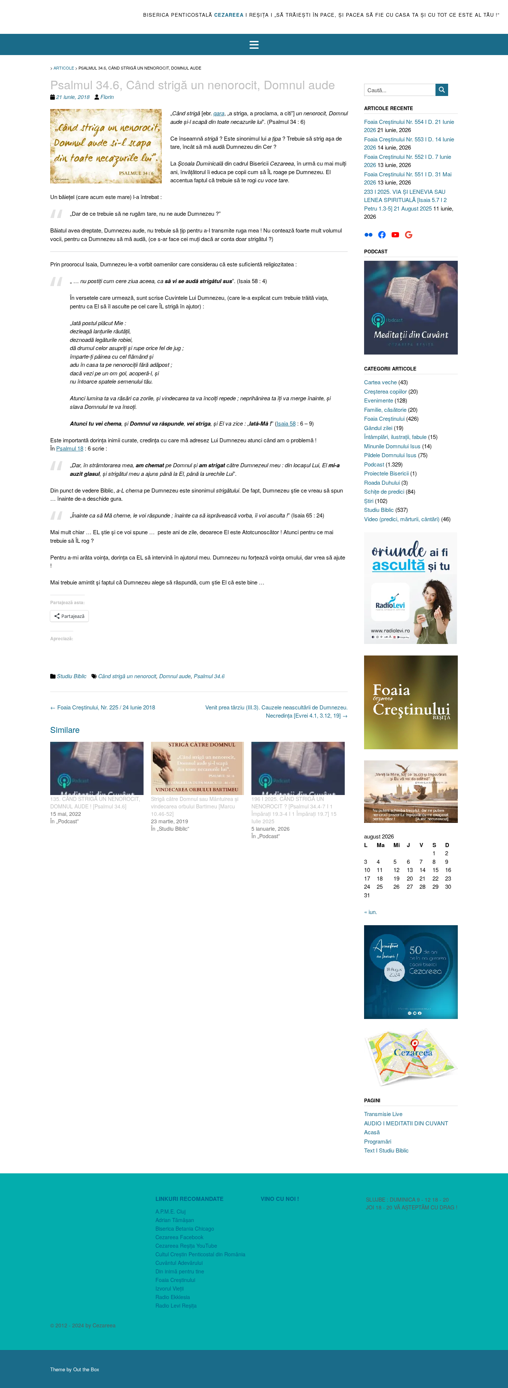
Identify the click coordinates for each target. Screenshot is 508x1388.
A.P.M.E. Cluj (170, 1211)
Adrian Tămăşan (174, 1220)
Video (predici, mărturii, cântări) (402, 519)
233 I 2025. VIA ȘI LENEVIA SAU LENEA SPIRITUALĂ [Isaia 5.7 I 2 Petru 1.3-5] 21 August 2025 (405, 199)
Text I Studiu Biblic (386, 1150)
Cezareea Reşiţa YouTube (186, 1245)
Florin (107, 96)
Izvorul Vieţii (169, 1288)
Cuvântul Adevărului (179, 1262)
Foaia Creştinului (384, 418)
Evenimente (378, 400)
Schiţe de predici (384, 491)
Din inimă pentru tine (179, 1271)
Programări (377, 1141)
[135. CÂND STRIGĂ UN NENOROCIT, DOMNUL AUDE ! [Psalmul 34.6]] (97, 768)
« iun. (370, 912)
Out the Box (86, 1369)
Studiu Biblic (71, 676)
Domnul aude (175, 676)
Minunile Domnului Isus (392, 446)
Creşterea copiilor (385, 391)
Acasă (372, 1132)
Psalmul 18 (69, 448)
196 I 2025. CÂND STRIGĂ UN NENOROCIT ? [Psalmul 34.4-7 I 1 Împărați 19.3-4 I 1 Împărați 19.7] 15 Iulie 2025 (294, 810)
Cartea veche (380, 382)
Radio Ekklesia (172, 1297)
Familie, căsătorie (385, 409)
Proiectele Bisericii (386, 473)
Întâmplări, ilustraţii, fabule (395, 436)
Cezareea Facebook (179, 1237)
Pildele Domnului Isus (390, 455)
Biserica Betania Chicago (184, 1228)
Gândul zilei (378, 428)
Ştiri (368, 500)
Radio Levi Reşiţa (176, 1305)
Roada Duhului (382, 482)
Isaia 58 (286, 423)
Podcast (374, 464)
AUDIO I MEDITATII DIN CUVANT (406, 1123)
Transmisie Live (383, 1114)
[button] (254, 44)
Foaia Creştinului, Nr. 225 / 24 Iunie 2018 (102, 707)
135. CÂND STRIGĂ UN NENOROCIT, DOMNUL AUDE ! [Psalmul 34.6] (95, 802)
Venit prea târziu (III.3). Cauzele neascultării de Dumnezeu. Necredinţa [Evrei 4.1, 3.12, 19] (276, 711)
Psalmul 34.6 (209, 676)
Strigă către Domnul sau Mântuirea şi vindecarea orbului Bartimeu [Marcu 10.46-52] (194, 806)
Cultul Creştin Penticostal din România (200, 1254)
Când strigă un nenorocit (127, 676)
